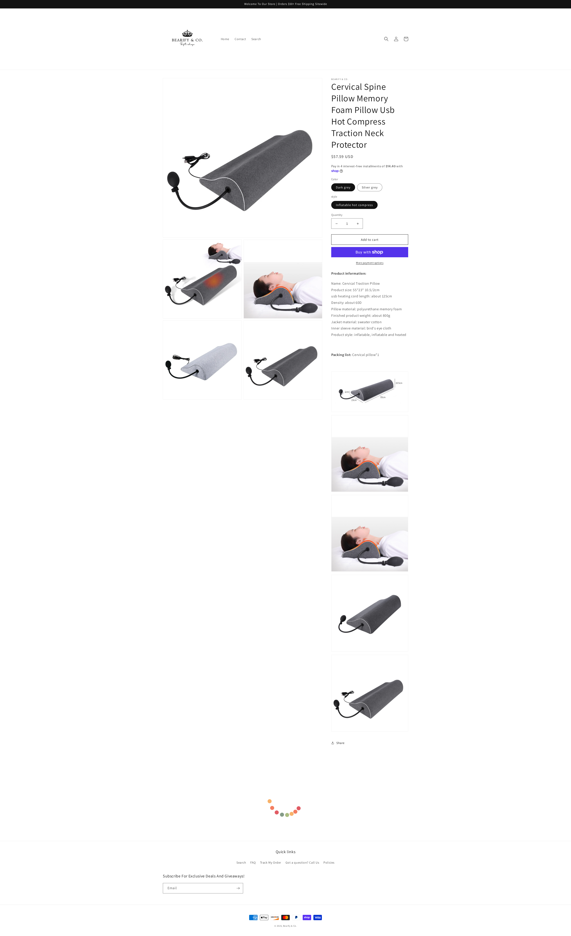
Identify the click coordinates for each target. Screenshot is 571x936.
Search (241, 862)
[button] (386, 39)
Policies (329, 862)
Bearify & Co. (290, 925)
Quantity (336, 215)
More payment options (369, 262)
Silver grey (370, 187)
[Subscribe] (238, 888)
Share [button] (340, 743)
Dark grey (343, 187)
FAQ (253, 862)
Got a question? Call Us (302, 862)
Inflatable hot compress (354, 205)
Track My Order (270, 862)
